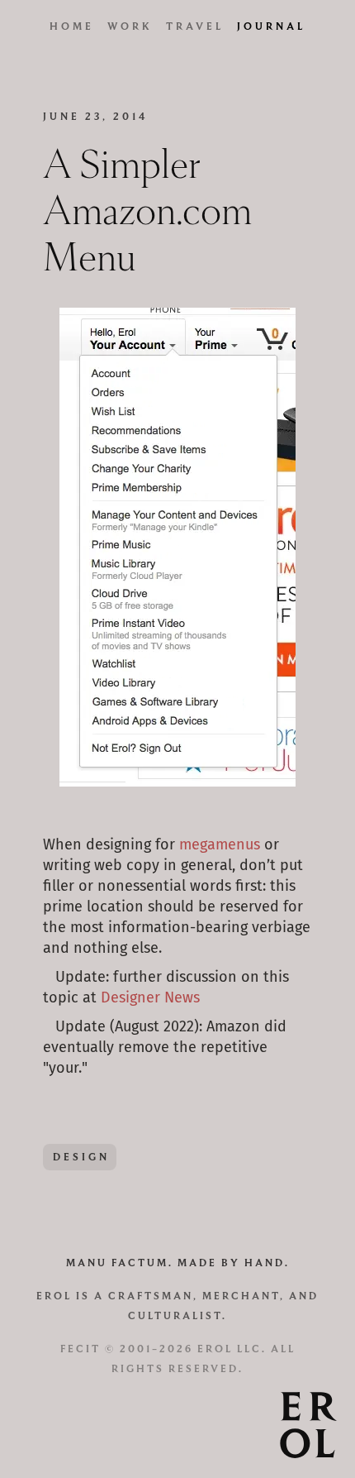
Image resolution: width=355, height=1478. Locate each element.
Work (130, 26)
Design (81, 1156)
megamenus (219, 845)
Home (72, 26)
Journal (271, 26)
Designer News (150, 998)
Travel (195, 26)
